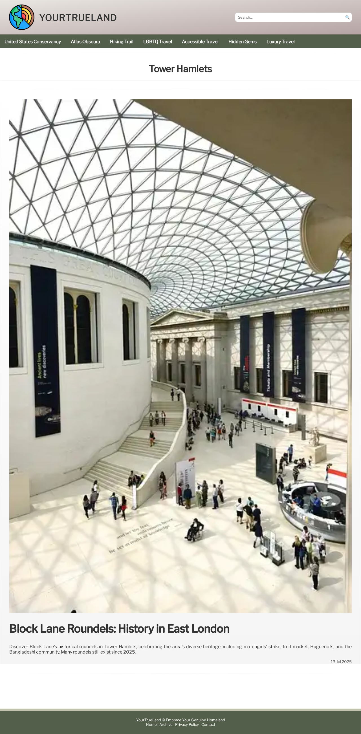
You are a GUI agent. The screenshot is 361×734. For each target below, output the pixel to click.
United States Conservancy (33, 41)
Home (151, 725)
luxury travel (281, 41)
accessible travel (200, 41)
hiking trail (121, 41)
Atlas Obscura (85, 41)
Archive (166, 725)
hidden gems (242, 41)
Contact (208, 725)
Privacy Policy (187, 725)
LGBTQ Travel (157, 41)
